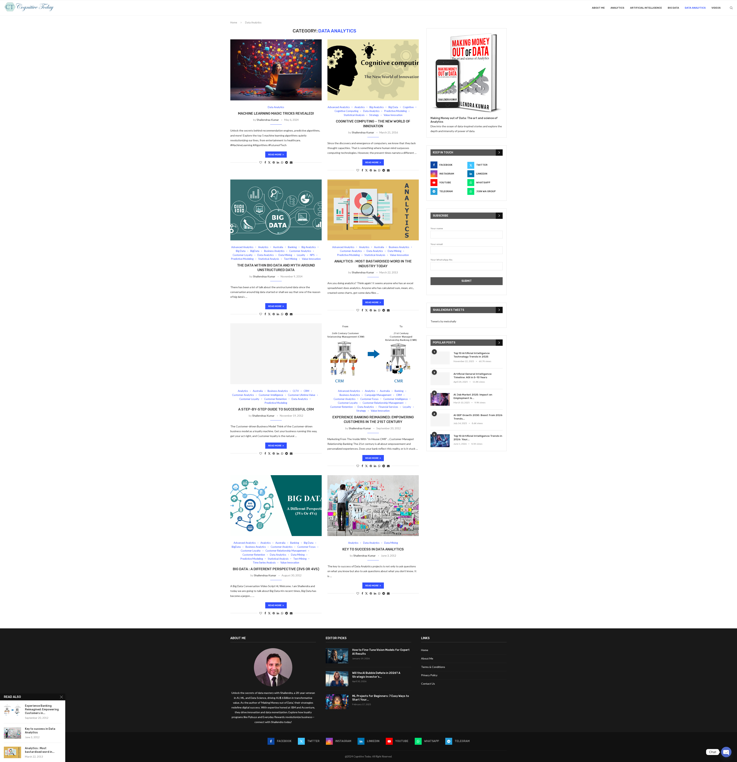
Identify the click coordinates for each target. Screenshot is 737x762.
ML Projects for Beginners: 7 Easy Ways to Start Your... (380, 698)
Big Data (673, 7)
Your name (436, 228)
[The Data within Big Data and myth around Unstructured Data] (276, 210)
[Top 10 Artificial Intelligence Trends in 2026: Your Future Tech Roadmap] (440, 440)
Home (233, 22)
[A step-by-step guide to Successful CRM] (276, 353)
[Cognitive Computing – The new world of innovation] (373, 69)
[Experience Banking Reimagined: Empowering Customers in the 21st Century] (373, 353)
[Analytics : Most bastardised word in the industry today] (373, 210)
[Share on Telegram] (286, 162)
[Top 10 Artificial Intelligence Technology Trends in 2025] (440, 358)
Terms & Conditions (433, 667)
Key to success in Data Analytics (373, 549)
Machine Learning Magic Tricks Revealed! (276, 113)
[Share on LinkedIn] (278, 162)
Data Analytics (695, 7)
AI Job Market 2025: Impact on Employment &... (473, 396)
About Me (598, 7)
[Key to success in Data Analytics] (373, 505)
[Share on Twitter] (269, 162)
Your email (436, 244)
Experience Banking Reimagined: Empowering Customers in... (42, 709)
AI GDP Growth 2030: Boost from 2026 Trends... (478, 417)
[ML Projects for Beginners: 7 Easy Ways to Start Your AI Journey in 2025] (337, 701)
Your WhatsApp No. (441, 259)
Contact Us (428, 683)
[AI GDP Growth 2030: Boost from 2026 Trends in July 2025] (440, 420)
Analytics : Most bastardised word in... (40, 750)
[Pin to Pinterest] (274, 162)
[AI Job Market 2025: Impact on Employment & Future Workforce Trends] (440, 399)
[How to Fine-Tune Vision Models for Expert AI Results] (337, 655)
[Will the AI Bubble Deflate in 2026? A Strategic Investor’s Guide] (337, 678)
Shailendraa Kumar (268, 119)
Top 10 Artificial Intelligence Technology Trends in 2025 (472, 355)
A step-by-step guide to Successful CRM (276, 409)
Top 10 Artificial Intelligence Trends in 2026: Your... (478, 437)
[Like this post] (260, 162)
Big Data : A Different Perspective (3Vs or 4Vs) (276, 569)
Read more (275, 154)
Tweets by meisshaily (443, 321)
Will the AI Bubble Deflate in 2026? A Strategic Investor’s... (376, 674)
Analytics (617, 7)
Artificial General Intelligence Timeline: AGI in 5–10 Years (473, 375)
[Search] (731, 8)
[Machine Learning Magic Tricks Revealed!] (276, 69)
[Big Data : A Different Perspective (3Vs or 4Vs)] (276, 505)
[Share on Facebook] (265, 162)
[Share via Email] (291, 162)
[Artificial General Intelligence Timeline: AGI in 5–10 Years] (440, 378)
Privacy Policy (429, 675)
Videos (716, 7)
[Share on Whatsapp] (282, 162)
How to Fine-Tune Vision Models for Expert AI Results (381, 651)
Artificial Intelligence (646, 7)
